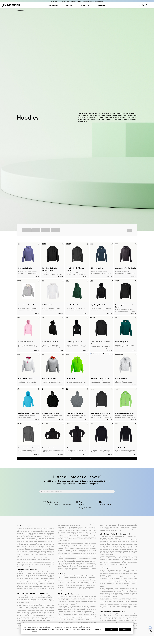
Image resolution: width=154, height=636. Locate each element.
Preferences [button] (34, 631)
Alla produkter (53, 5)
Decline (111, 629)
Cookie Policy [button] (69, 629)
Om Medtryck (85, 5)
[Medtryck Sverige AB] (11, 5)
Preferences (98, 629)
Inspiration (69, 5)
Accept (125, 629)
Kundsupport (102, 5)
